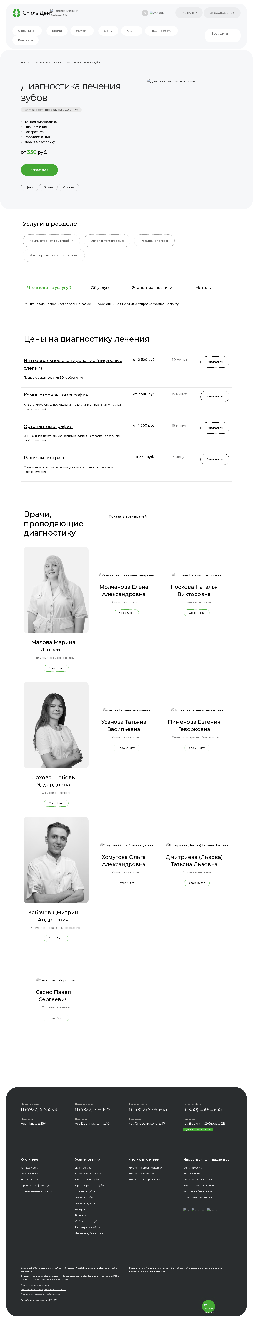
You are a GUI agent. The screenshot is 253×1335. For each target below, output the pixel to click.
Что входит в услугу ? (49, 287)
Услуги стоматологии (48, 62)
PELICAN (53, 1300)
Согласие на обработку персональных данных (43, 1289)
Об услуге (101, 287)
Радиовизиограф (154, 241)
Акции (132, 31)
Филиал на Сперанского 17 (146, 1179)
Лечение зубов (84, 1197)
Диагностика (83, 1167)
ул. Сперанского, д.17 (147, 1123)
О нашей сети (30, 1167)
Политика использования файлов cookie (40, 1294)
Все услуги (219, 33)
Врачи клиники (30, 1173)
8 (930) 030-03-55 (202, 1109)
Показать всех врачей (128, 516)
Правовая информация (36, 1185)
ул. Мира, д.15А (33, 1123)
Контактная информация (36, 1191)
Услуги (81, 31)
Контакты (25, 40)
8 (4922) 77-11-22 (93, 1109)
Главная (25, 62)
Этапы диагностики (152, 287)
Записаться (39, 170)
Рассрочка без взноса (197, 1191)
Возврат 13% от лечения (198, 1185)
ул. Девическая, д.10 (92, 1123)
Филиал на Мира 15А (142, 1173)
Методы (203, 287)
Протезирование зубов (90, 1185)
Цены (108, 31)
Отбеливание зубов (88, 1221)
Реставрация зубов (87, 1227)
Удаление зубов (85, 1191)
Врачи (57, 31)
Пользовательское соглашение (36, 1285)
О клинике (26, 31)
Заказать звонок (222, 12)
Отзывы (68, 187)
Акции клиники (192, 1173)
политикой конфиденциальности (52, 1279)
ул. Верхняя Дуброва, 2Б (204, 1123)
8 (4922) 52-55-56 (39, 1109)
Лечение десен (85, 1203)
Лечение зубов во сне (89, 1233)
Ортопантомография (107, 241)
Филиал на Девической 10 (145, 1167)
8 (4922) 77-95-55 (148, 1109)
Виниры (80, 1209)
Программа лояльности (198, 1197)
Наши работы (161, 31)
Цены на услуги (192, 1167)
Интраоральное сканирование (53, 255)
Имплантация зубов (87, 1179)
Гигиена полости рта (88, 1173)
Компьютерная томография (51, 241)
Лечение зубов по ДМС (198, 1179)
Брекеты (80, 1215)
